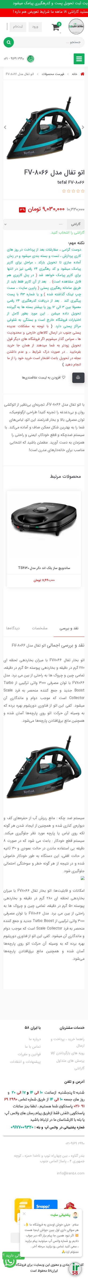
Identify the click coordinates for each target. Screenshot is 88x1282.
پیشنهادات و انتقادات (25, 1062)
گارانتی (79, 1068)
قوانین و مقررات (29, 1054)
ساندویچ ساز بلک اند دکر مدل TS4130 (44, 568)
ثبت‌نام (18, 26)
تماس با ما (33, 1047)
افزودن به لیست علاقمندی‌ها (41, 377)
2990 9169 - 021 (14, 58)
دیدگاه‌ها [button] (13, 628)
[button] (57, 26)
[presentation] (83, 127)
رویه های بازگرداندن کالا (67, 1053)
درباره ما (35, 1039)
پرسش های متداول (70, 1061)
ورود (35, 26)
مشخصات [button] (39, 628)
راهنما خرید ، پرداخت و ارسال (67, 1042)
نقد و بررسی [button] (69, 628)
